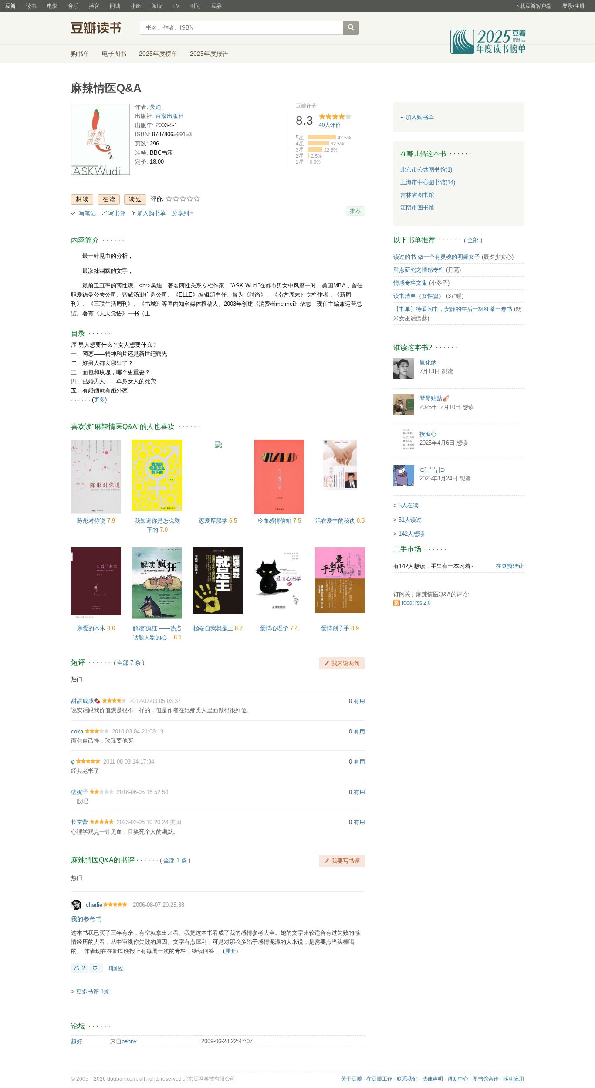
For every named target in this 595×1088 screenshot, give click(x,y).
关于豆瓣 (351, 1079)
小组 (136, 6)
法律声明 (432, 1079)
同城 (115, 6)
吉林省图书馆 (417, 195)
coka (77, 731)
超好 (76, 1041)
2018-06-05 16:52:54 (142, 792)
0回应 (116, 968)
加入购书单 (151, 213)
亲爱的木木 (92, 628)
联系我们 (407, 1079)
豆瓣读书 (102, 29)
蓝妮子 (79, 792)
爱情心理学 (275, 628)
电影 (52, 6)
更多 (99, 399)
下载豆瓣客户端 (533, 6)
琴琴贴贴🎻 (434, 398)
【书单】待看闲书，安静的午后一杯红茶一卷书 (452, 309)
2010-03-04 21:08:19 (137, 731)
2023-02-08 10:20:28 (142, 822)
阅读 (157, 6)
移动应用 (513, 1079)
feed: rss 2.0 (416, 603)
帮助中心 (457, 1079)
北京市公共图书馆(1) (426, 169)
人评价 (330, 125)
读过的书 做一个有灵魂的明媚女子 (436, 256)
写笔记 (87, 213)
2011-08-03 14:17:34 (128, 761)
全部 (473, 240)
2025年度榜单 (158, 53)
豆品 (216, 6)
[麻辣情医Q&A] (100, 141)
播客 (94, 6)
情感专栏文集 (410, 283)
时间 (195, 6)
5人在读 (409, 505)
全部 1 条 (175, 860)
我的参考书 (86, 919)
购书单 (80, 53)
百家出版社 (170, 116)
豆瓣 (10, 6)
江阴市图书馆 (417, 207)
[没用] (96, 968)
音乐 (73, 6)
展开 (230, 951)
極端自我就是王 (214, 628)
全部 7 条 (129, 662)
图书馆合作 (486, 1079)
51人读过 (410, 520)
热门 (76, 679)
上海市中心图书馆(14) (427, 182)
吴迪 (155, 107)
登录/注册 (573, 6)
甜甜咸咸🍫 (86, 701)
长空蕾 (79, 822)
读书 (31, 6)
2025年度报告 (209, 53)
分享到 (180, 213)
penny (129, 1041)
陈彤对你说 (92, 520)
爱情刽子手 (336, 628)
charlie (94, 905)
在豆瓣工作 (379, 1079)
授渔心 (427, 434)
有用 (359, 701)
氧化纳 (427, 362)
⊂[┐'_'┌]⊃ (432, 469)
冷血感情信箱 (275, 520)
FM (176, 6)
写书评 (116, 213)
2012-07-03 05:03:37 (155, 701)
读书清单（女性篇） (418, 296)
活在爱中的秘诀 (336, 520)
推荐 (355, 211)
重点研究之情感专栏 (418, 270)
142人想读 (412, 533)
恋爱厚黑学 (214, 520)
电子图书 (114, 53)
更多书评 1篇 (92, 991)
